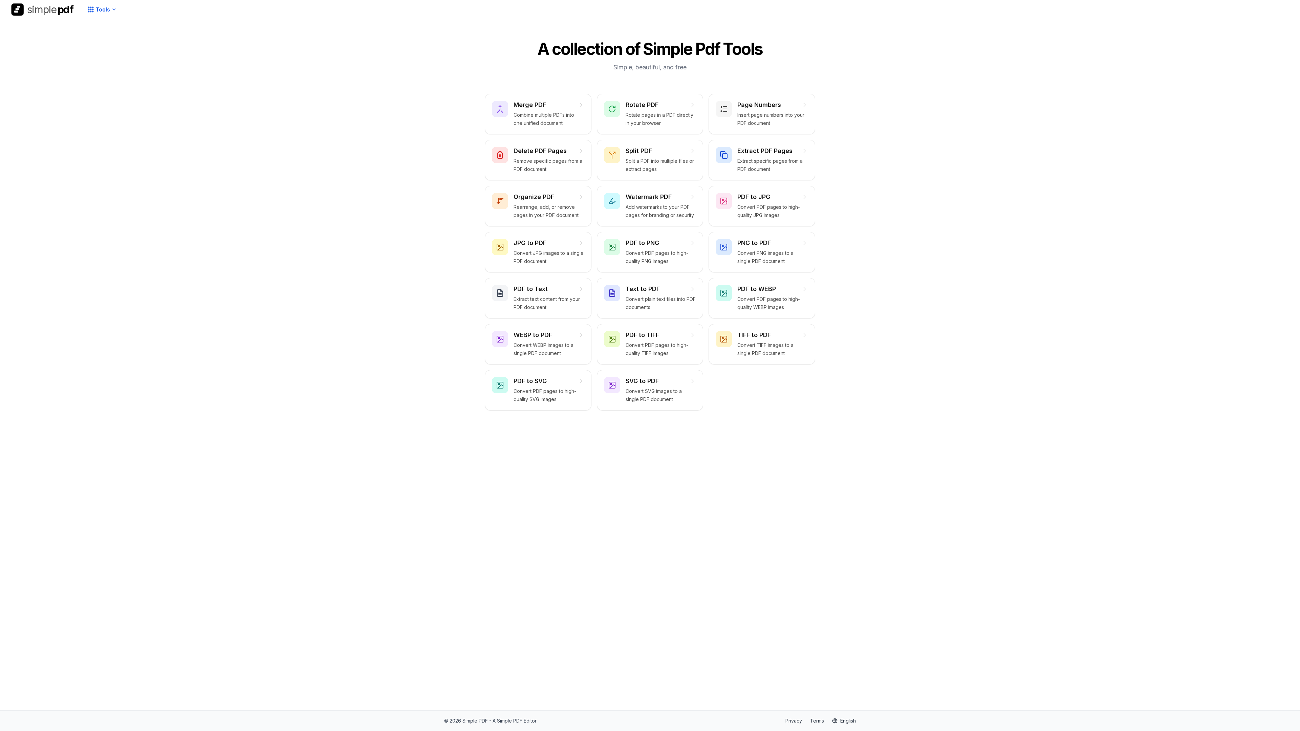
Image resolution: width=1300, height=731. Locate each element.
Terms (817, 721)
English (848, 721)
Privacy (793, 721)
